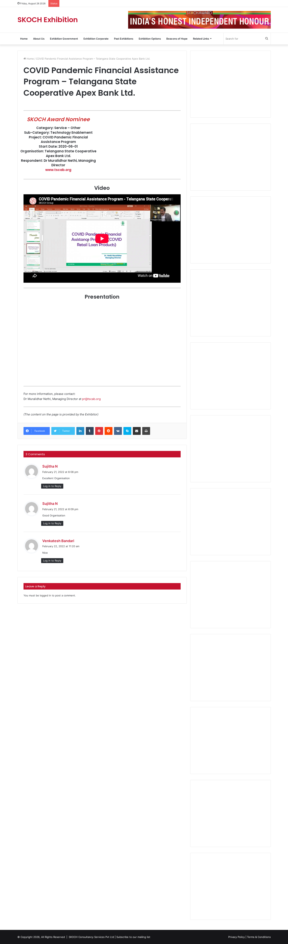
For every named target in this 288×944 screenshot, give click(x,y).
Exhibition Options (150, 38)
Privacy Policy (236, 937)
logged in (45, 595)
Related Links (201, 38)
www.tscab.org (58, 169)
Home (24, 38)
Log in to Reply (52, 486)
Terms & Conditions (259, 937)
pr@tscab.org (91, 399)
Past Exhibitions (123, 38)
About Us (38, 38)
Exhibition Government (64, 38)
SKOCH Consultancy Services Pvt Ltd (91, 937)
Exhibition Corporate (96, 38)
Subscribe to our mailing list (133, 937)
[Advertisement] (230, 84)
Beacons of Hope (176, 38)
